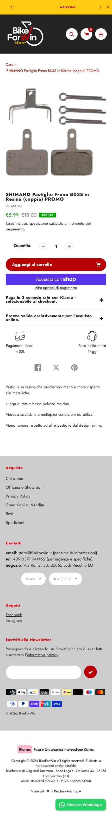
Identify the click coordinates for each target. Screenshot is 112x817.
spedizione (39, 223)
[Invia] (90, 672)
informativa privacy (42, 655)
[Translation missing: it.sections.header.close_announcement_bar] (108, 7)
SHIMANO (14, 206)
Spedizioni (15, 523)
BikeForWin (27, 713)
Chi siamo (14, 479)
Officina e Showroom (24, 487)
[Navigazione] (101, 34)
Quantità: (23, 246)
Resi (9, 514)
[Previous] (11, 7)
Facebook (14, 615)
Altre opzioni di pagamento (56, 287)
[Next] (100, 7)
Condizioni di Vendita (25, 505)
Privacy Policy (18, 496)
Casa (10, 64)
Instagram (14, 620)
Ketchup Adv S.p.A (67, 791)
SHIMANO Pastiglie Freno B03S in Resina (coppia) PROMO (53, 70)
